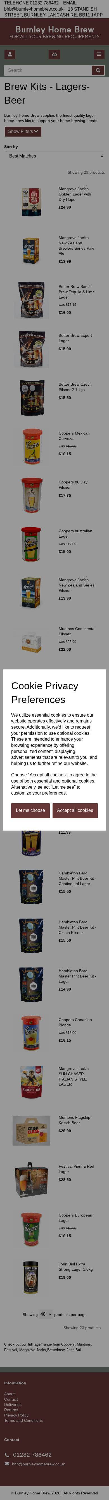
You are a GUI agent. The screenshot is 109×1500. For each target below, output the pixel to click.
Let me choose (30, 810)
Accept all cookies (75, 810)
